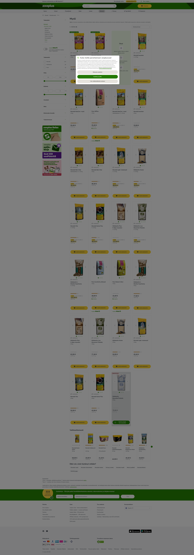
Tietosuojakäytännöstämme (105, 68)
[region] (97, 70)
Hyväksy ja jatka (97, 76)
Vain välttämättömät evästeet (97, 81)
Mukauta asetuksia (97, 72)
